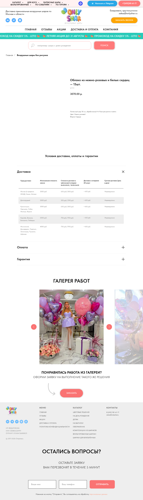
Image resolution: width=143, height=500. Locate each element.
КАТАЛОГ (77, 408)
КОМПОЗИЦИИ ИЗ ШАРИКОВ (84, 430)
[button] (124, 20)
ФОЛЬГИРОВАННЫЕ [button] (19, 4)
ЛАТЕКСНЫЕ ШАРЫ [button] (52, 2)
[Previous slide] (34, 327)
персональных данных (98, 494)
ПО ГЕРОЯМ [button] (61, 4)
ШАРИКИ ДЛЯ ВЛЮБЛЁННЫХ (84, 438)
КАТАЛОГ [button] (17, 2)
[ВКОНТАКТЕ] (7, 421)
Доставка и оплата (84, 29)
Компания (110, 29)
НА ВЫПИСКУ (78, 423)
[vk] (8, 21)
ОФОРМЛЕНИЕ (79, 427)
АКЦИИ (61, 29)
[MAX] (80, 3)
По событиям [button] (42, 4)
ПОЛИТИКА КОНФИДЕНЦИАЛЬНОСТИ (54, 427)
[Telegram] (12, 421)
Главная (31, 29)
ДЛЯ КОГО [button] (32, 2)
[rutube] (14, 21)
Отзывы (46, 29)
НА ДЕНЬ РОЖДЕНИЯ (81, 416)
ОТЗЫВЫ (42, 416)
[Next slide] (109, 327)
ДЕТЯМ (75, 419)
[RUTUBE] (17, 421)
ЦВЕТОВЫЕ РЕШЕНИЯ (81, 412)
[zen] (20, 21)
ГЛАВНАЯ (43, 412)
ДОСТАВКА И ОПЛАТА (47, 423)
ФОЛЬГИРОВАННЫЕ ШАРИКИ (84, 434)
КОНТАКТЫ (112, 408)
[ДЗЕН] (21, 421)
